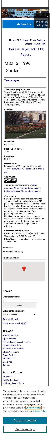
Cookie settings (33, 407)
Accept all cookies (25, 420)
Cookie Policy (40, 411)
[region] (25, 411)
